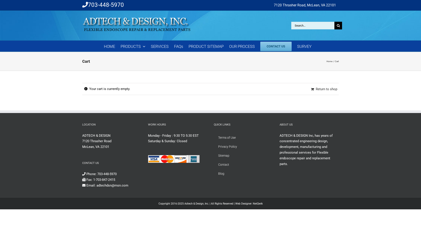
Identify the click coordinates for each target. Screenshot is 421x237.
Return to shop (326, 89)
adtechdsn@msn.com (112, 185)
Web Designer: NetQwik (249, 203)
